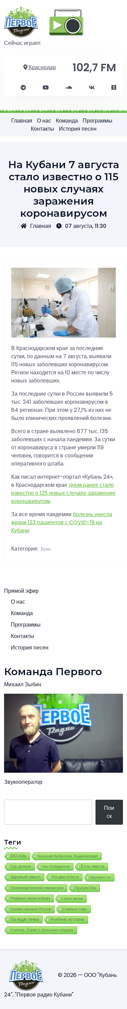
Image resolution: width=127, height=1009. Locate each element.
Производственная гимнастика (37, 888)
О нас (44, 121)
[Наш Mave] (69, 88)
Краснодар (41, 67)
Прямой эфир (21, 591)
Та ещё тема (24, 919)
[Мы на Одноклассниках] (114, 88)
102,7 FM (94, 67)
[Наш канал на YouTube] (46, 88)
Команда (67, 121)
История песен (78, 129)
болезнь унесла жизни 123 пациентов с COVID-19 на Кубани (61, 522)
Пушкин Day (85, 888)
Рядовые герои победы (30, 898)
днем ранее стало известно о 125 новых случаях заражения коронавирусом (63, 493)
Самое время (72, 898)
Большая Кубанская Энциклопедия (68, 856)
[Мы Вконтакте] (92, 88)
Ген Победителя (56, 867)
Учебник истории (67, 919)
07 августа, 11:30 (85, 226)
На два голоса (65, 877)
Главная (21, 121)
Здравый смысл (25, 877)
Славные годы (74, 909)
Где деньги (20, 866)
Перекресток (100, 877)
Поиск (109, 812)
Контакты (42, 129)
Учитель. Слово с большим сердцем (41, 930)
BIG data (18, 856)
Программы (97, 121)
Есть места (92, 866)
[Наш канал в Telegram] (23, 88)
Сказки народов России (30, 909)
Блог (46, 549)
